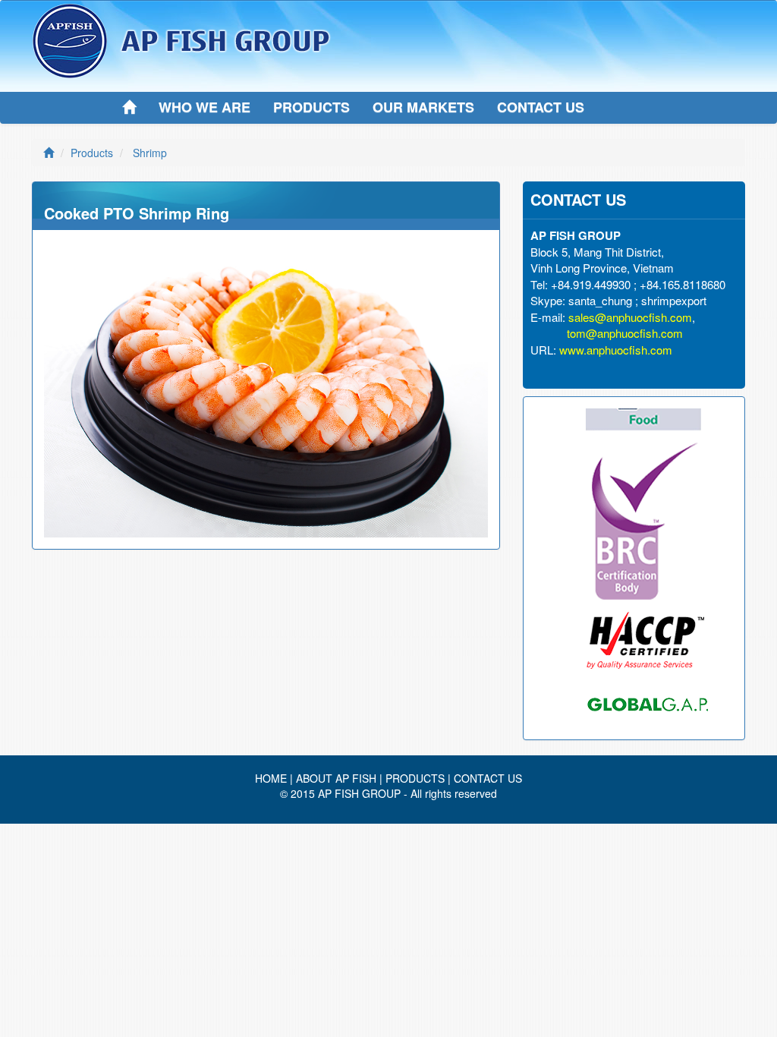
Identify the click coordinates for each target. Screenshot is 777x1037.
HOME (271, 778)
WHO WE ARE (204, 107)
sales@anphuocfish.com (630, 317)
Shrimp (150, 152)
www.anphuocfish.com (615, 350)
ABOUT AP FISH (336, 778)
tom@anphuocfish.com (625, 333)
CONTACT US (540, 107)
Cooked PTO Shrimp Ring (136, 213)
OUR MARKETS (423, 107)
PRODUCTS (311, 107)
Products (92, 152)
